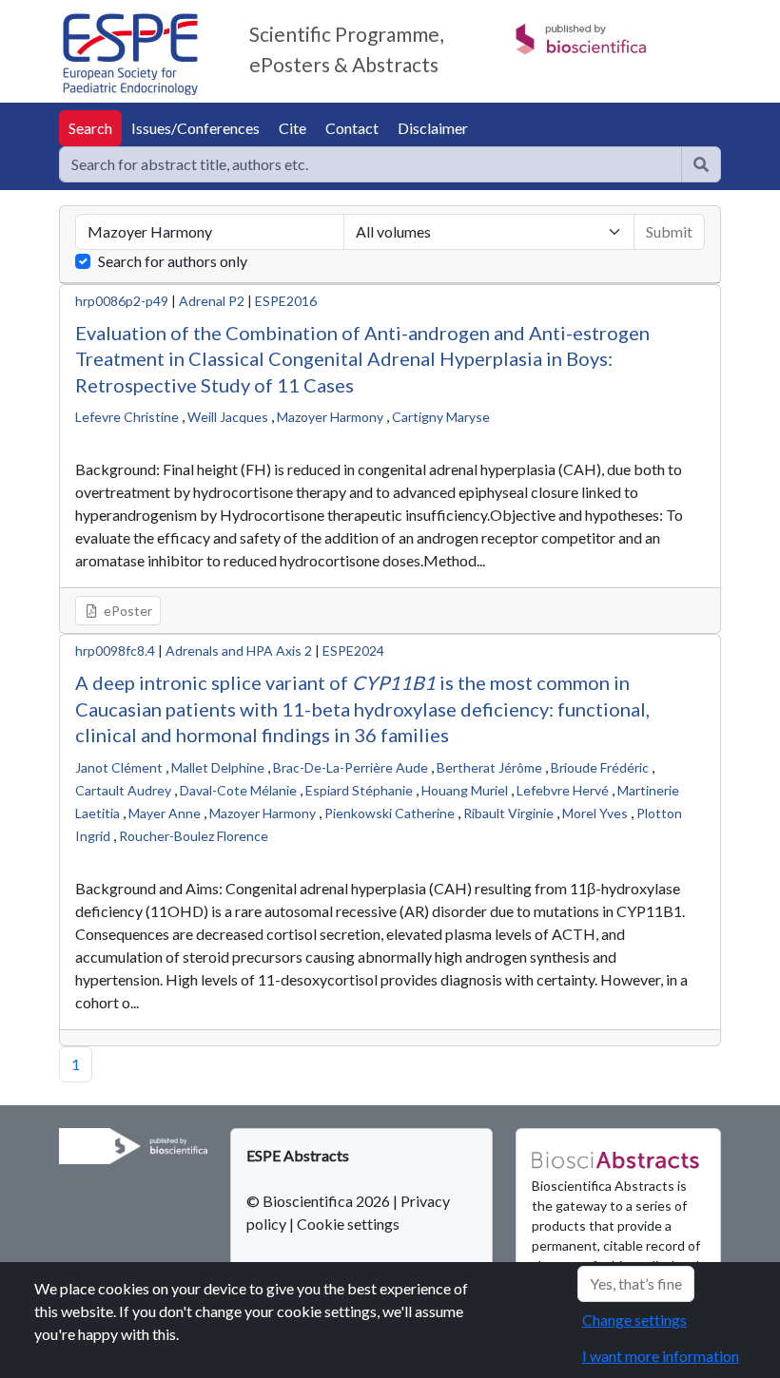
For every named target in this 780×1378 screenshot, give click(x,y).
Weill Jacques (227, 417)
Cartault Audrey (123, 790)
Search (90, 128)
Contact (352, 128)
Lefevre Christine (127, 417)
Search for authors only (172, 261)
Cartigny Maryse (441, 417)
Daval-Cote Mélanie (238, 790)
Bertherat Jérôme (489, 767)
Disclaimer (433, 128)
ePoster (126, 611)
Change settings (634, 1320)
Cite (292, 128)
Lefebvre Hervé (563, 790)
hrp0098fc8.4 (115, 650)
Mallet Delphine (217, 767)
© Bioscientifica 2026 (319, 1201)
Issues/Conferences (195, 128)
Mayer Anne (164, 813)
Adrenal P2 (211, 301)
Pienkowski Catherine (389, 813)
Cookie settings (348, 1224)
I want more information (660, 1356)
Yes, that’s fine (636, 1283)
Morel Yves (595, 813)
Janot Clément (119, 767)
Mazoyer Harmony (330, 417)
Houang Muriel (464, 790)
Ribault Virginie (508, 813)
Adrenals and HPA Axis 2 (239, 650)
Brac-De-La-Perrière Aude (350, 767)
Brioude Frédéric (600, 767)
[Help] (701, 164)
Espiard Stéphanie (359, 790)
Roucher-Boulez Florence (193, 836)
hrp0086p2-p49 (121, 301)
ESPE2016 (286, 301)
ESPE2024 (353, 650)
